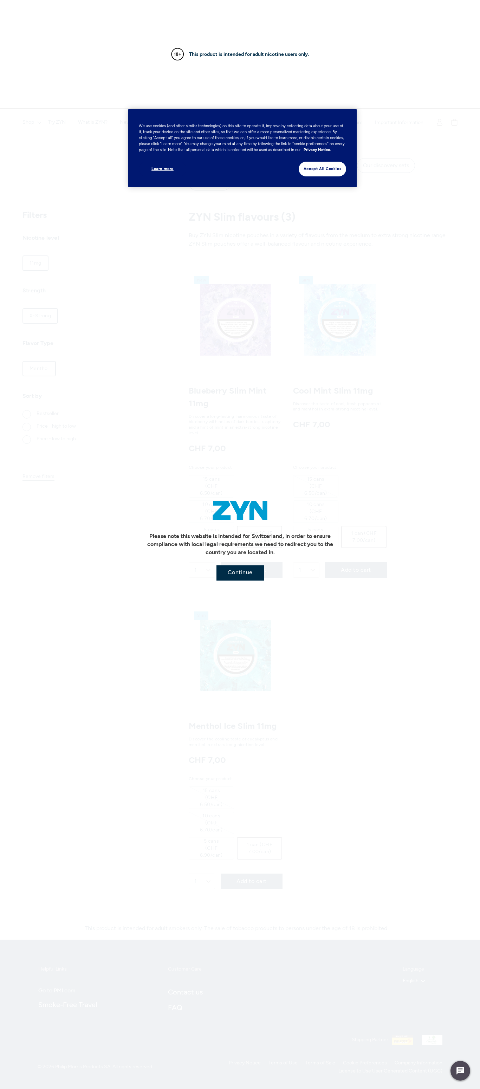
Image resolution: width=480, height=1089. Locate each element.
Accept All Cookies (322, 168)
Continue (240, 572)
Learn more (162, 168)
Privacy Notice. (317, 149)
